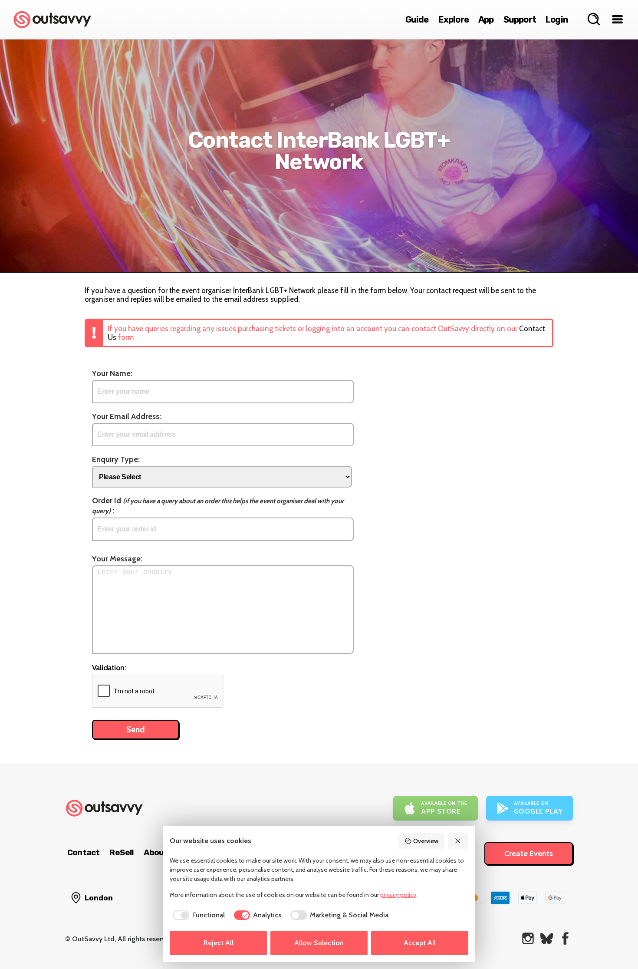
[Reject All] (458, 841)
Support (519, 19)
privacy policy (398, 895)
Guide (417, 19)
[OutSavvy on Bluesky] (546, 938)
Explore (453, 19)
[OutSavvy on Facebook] (565, 938)
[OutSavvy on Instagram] (528, 938)
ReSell (121, 852)
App (486, 19)
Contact (83, 852)
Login (557, 19)
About (156, 852)
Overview (425, 841)
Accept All (420, 943)
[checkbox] (197, 915)
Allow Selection (319, 943)
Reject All (218, 943)
